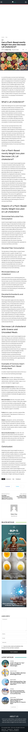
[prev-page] (3, 610)
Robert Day (8, 49)
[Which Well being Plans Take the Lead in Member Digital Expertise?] (14, 593)
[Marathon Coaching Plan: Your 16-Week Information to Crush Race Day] (5, 691)
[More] (22, 486)
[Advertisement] (14, 20)
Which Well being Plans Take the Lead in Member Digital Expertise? (14, 604)
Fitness (14, 546)
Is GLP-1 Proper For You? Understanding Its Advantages (14, 549)
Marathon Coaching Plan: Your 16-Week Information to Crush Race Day (17, 692)
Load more (13, 707)
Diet (6, 37)
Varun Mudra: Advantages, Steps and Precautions (21, 496)
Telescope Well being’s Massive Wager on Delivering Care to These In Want (18, 701)
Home (3, 37)
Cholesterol (8, 479)
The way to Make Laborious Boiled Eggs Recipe (14, 576)
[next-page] (5, 610)
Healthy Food (14, 573)
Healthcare (13, 601)
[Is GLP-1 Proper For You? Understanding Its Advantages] (14, 538)
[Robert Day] (3, 50)
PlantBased (18, 479)
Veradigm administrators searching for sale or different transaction (7, 497)
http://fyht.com (14, 516)
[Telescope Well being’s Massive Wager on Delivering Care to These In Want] (5, 700)
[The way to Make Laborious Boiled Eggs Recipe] (14, 566)
